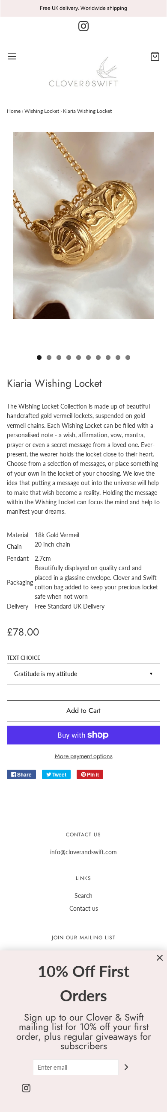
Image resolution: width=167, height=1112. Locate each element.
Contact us (83, 908)
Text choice (23, 658)
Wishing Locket (41, 111)
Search (83, 895)
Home (14, 111)
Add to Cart (83, 710)
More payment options (84, 756)
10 (127, 357)
